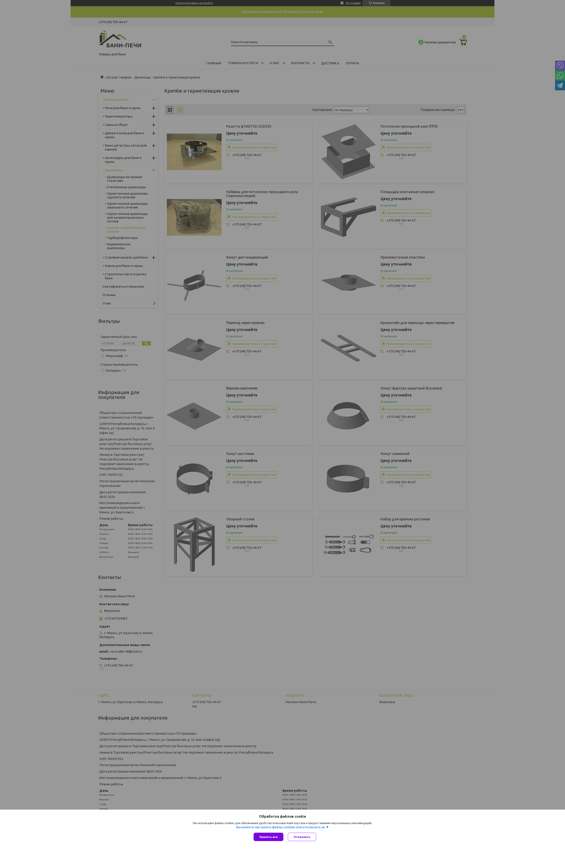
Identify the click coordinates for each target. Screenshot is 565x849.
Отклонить (302, 836)
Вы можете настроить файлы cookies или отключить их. (281, 827)
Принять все (268, 836)
